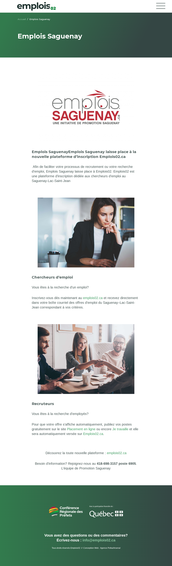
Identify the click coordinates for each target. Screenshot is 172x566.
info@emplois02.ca (98, 540)
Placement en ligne (81, 429)
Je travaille (120, 429)
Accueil (22, 19)
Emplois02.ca (93, 434)
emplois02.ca (93, 298)
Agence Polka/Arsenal (110, 548)
